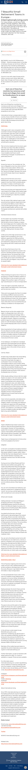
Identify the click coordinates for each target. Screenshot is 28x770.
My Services (13, 757)
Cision (16, 767)
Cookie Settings (20, 765)
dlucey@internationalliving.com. (14, 669)
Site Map (10, 765)
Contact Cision (14, 753)
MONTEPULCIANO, (8, 560)
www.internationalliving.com (17, 724)
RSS (14, 765)
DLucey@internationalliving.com (10, 727)
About (13, 756)
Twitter (3, 731)
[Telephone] (22, 2)
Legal (6, 765)
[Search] (26, 2)
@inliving (8, 679)
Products (14, 754)
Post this (15, 100)
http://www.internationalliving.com (11, 743)
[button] (14, 51)
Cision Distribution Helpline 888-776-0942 (14, 761)
